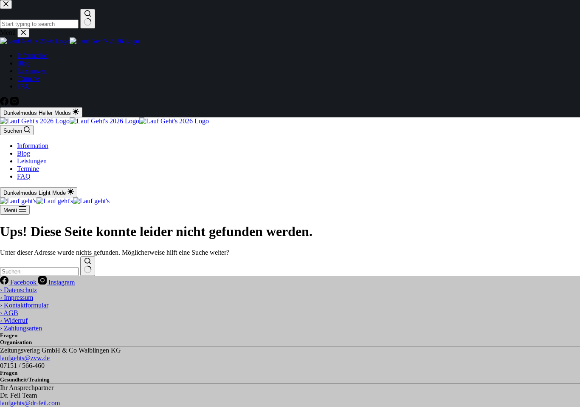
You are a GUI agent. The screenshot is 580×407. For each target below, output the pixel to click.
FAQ (24, 176)
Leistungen (32, 161)
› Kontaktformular (24, 305)
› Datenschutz (18, 289)
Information (32, 145)
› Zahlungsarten (21, 328)
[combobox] (39, 271)
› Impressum (16, 297)
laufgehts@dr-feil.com (30, 403)
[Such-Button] (87, 266)
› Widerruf (14, 320)
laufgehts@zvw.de (25, 357)
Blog (23, 153)
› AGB (9, 312)
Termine (28, 168)
